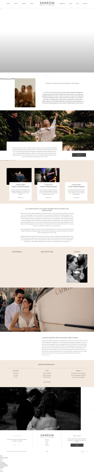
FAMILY (2, 467)
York (71, 216)
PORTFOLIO (62, 3)
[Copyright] (47, 451)
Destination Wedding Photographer (75, 101)
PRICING (24, 3)
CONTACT (85, 3)
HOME (8, 3)
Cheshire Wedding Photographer (58, 101)
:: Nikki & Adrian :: (20, 184)
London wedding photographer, (63, 222)
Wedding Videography (25, 236)
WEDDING (3, 463)
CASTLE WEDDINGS (47, 373)
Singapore (45, 218)
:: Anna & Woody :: (76, 184)
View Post (20, 197)
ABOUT (16, 3)
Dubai (40, 218)
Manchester (65, 216)
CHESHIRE (15, 375)
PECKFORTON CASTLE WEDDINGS (78, 373)
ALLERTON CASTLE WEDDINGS (78, 377)
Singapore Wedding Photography (20, 186)
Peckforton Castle (51, 191)
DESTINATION (4, 466)
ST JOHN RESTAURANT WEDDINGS (78, 375)
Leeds (61, 99)
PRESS (31, 3)
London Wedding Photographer (34, 213)
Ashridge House (50, 215)
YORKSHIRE (15, 373)
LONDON (15, 377)
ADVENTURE (3, 464)
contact (55, 241)
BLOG (77, 3)
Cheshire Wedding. (53, 189)
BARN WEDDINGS (47, 377)
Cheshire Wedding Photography (48, 186)
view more (47, 382)
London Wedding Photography (76, 186)
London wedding (71, 192)
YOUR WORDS (4, 458)
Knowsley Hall (41, 215)
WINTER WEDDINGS (47, 375)
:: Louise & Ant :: (48, 184)
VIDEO (70, 3)
